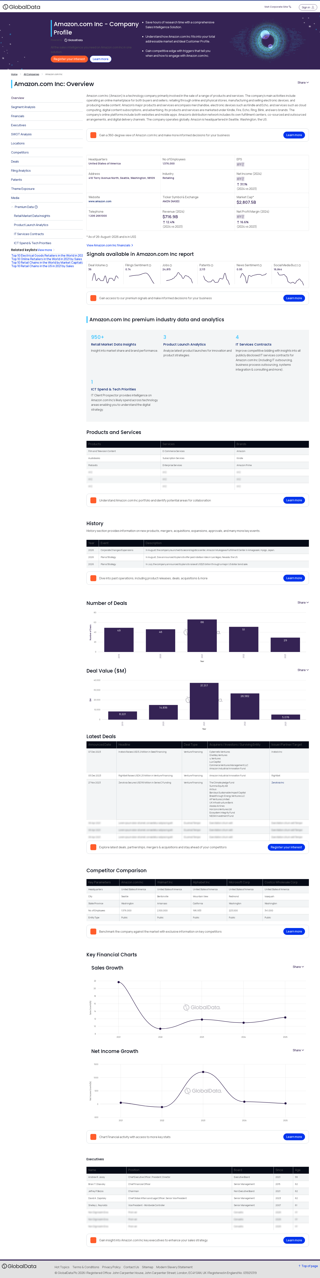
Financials (17, 116)
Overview (17, 98)
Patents (16, 180)
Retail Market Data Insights (113, 344)
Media (15, 198)
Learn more (101, 59)
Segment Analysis (23, 107)
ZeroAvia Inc (277, 782)
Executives (18, 125)
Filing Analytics (21, 171)
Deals (15, 161)
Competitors (20, 152)
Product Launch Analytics (184, 344)
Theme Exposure (23, 189)
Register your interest (69, 59)
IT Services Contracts (253, 344)
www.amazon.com (100, 201)
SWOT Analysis (21, 134)
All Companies (31, 74)
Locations (18, 143)
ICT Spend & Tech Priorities (113, 389)
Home (14, 74)
